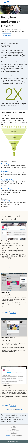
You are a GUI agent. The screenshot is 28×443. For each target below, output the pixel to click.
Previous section (10, 409)
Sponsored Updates (8, 189)
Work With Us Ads (7, 180)
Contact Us (13, 267)
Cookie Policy (14, 427)
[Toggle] (26, 441)
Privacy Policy (14, 429)
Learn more (5, 267)
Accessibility (14, 433)
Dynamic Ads (5, 171)
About (14, 426)
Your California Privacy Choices (14, 430)
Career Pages (6, 164)
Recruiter (13, 398)
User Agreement (14, 432)
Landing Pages (6, 201)
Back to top (19, 409)
